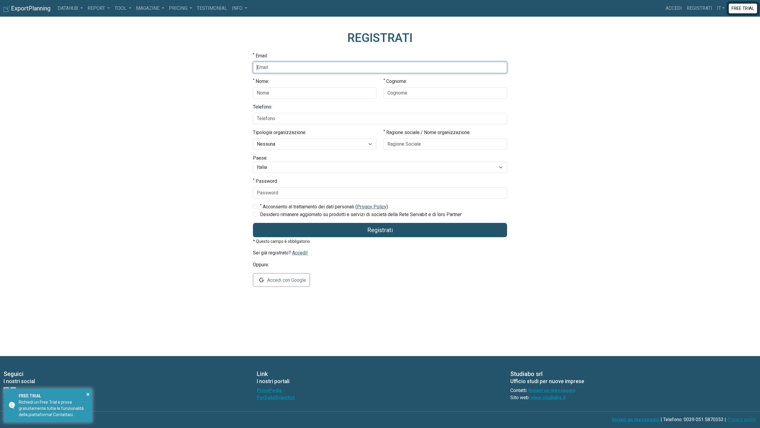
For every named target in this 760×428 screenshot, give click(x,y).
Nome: (261, 81)
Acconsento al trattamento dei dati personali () (324, 206)
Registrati (699, 8)
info (238, 8)
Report (97, 8)
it (719, 8)
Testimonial (212, 8)
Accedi (674, 8)
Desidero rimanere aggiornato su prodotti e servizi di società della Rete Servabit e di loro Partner (361, 214)
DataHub (68, 8)
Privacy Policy (372, 207)
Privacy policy (741, 419)
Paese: (260, 158)
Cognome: (395, 81)
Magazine (148, 8)
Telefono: (262, 107)
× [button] (88, 394)
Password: (265, 181)
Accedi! (300, 253)
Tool (121, 8)
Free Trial (743, 8)
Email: (260, 55)
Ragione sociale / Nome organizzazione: (427, 132)
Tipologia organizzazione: (279, 132)
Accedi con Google (286, 280)
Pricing (179, 8)
